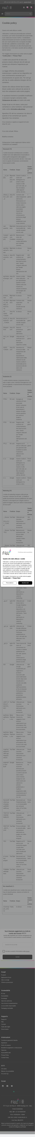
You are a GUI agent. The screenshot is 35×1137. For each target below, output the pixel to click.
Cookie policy (7, 578)
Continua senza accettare (25, 552)
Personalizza (9, 583)
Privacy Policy (16, 578)
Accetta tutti (25, 583)
